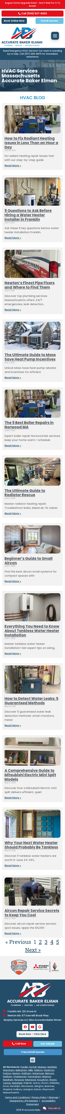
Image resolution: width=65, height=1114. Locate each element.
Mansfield (17, 1082)
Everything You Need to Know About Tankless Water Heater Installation (32, 631)
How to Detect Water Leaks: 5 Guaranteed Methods (31, 700)
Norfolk (33, 1067)
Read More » (13, 165)
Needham (8, 1079)
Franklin (24, 1067)
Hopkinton (49, 1070)
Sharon (53, 1079)
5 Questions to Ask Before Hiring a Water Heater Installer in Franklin (28, 215)
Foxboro (7, 1073)
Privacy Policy (39, 1097)
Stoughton (42, 1079)
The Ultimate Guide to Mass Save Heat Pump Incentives (30, 357)
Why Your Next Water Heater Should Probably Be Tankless (31, 845)
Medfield (52, 1067)
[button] (32, 1059)
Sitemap (53, 1097)
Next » (33, 949)
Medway (42, 1067)
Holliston (38, 1070)
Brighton (46, 1076)
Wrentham (9, 1070)
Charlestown (20, 1076)
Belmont (49, 1073)
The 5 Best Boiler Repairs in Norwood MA (29, 425)
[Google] (40, 1027)
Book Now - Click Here (32, 1034)
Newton (16, 1073)
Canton (7, 1082)
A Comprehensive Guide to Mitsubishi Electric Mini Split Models (30, 775)
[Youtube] (32, 1027)
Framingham (34, 1076)
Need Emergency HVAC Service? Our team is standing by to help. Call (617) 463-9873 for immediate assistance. (32, 53)
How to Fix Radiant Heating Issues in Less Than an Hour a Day (31, 143)
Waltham (26, 1073)
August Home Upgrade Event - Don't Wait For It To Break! (32, 4)
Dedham (7, 1076)
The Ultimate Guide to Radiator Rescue (25, 493)
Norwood (19, 1079)
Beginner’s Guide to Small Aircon (29, 560)
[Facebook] (25, 1027)
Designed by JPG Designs (24, 1100)
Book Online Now (14, 21)
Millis (30, 1070)
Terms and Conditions (17, 1097)
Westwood (30, 1079)
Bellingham (21, 1070)
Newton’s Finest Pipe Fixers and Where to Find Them (30, 285)
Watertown (38, 1073)
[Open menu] (55, 36)
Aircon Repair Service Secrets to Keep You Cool (32, 912)
